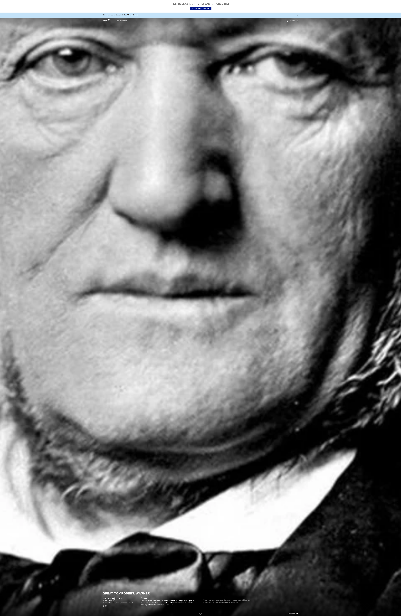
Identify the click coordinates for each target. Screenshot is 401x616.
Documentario (107, 603)
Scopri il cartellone (200, 8)
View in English (132, 15)
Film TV (130, 603)
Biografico (116, 603)
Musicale (124, 603)
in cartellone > (231, 602)
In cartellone (122, 21)
